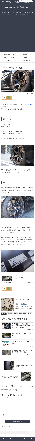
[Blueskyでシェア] (21, 414)
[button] (31, 290)
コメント (4, 397)
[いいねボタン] (4, 97)
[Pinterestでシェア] (13, 423)
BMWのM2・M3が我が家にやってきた (17, 2)
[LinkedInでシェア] (21, 423)
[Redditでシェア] (21, 419)
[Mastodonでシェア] (13, 414)
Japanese (23, 1)
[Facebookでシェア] (6, 419)
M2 (21, 313)
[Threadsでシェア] (13, 419)
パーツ (4, 313)
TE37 (31, 313)
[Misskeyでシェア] (29, 414)
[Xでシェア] (6, 414)
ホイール (11, 313)
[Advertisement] (17, 34)
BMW (16, 313)
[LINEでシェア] (6, 423)
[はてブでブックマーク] (29, 419)
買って (29, 104)
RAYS (25, 313)
